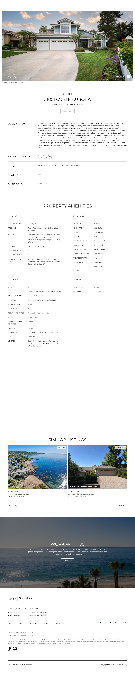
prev (9, 76)
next (14, 76)
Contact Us (59, 623)
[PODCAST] (125, 622)
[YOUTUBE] (115, 622)
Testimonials (47, 623)
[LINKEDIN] (110, 622)
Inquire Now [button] (67, 111)
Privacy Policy (121, 665)
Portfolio (20, 623)
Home (10, 623)
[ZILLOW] (120, 622)
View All (121, 505)
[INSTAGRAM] (105, 622)
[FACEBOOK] (100, 622)
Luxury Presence (25, 665)
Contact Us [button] (67, 560)
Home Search (32, 623)
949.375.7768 (12, 613)
